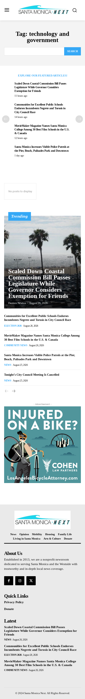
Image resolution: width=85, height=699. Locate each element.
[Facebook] (8, 580)
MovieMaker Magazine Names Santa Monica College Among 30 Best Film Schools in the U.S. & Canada (41, 129)
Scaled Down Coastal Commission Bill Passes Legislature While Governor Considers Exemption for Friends (40, 87)
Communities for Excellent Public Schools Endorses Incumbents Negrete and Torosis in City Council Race (39, 108)
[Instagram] (19, 580)
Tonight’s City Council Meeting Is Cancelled (31, 374)
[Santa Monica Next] (43, 9)
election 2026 (13, 325)
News (7, 365)
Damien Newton (17, 303)
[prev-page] (5, 119)
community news (15, 345)
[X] (30, 580)
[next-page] (79, 119)
